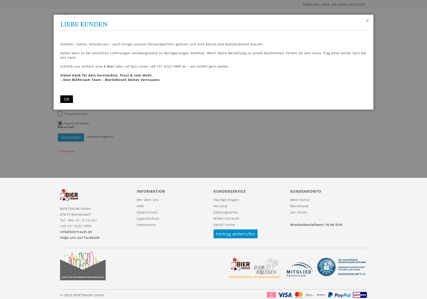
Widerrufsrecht (226, 218)
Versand (220, 206)
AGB (140, 206)
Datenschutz (147, 212)
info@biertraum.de (76, 232)
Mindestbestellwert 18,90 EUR (316, 225)
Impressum (146, 225)
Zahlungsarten (226, 212)
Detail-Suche (224, 225)
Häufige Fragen (226, 200)
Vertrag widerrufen (235, 234)
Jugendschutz (148, 218)
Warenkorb (299, 206)
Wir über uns (148, 200)
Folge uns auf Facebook (80, 237)
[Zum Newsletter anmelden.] (83, 279)
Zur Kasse (298, 212)
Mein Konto (300, 200)
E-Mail (109, 66)
